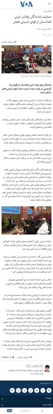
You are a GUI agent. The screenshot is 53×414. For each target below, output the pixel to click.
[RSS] (24, 390)
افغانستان (47, 11)
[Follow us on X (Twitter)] (42, 390)
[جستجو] (42, 411)
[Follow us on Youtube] (36, 390)
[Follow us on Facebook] (49, 390)
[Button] (9, 42)
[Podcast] (18, 390)
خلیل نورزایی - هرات (43, 29)
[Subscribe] (12, 390)
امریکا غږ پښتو (25, 411)
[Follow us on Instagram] (30, 390)
